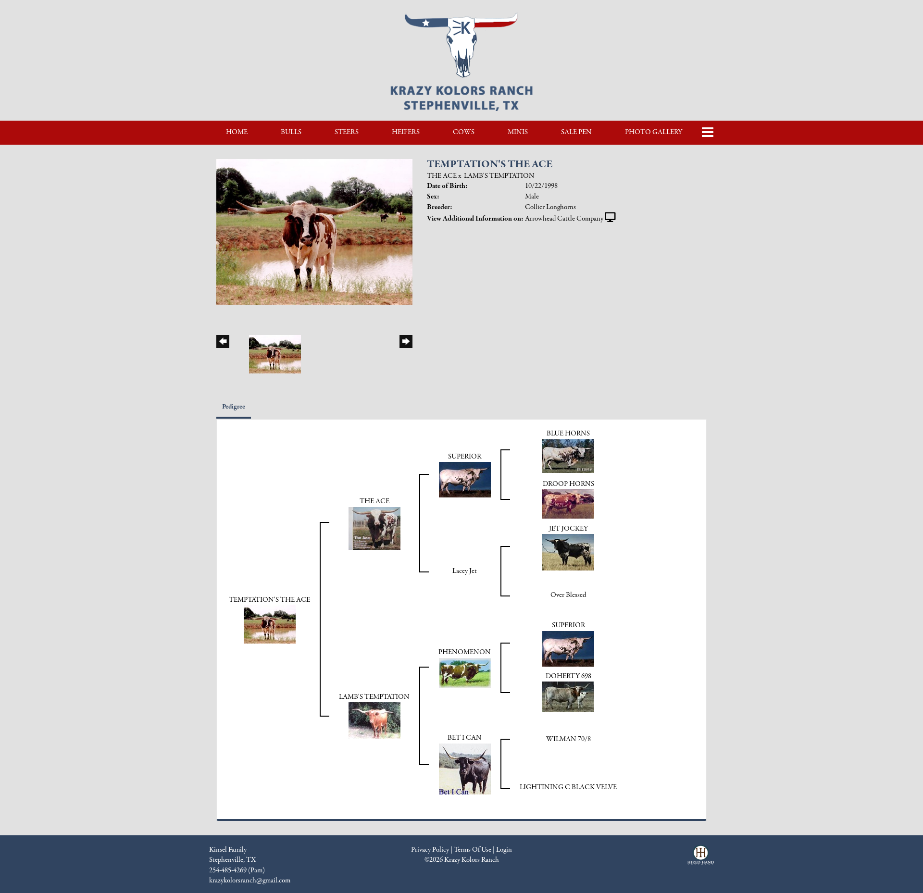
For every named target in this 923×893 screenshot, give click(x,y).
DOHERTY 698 (568, 676)
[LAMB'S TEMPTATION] (374, 720)
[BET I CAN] (465, 768)
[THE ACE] (374, 528)
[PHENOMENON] (465, 672)
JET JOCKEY (568, 528)
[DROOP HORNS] (568, 503)
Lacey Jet (464, 571)
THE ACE (442, 176)
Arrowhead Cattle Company (564, 218)
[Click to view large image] (314, 231)
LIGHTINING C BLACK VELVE (568, 787)
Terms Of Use (472, 850)
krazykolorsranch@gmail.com (249, 880)
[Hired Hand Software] (700, 859)
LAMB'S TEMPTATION (499, 176)
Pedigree (233, 406)
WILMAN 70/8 (568, 739)
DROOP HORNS (568, 484)
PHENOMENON (464, 652)
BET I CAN (465, 738)
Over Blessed (568, 595)
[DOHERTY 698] (568, 696)
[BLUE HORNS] (568, 455)
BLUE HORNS (568, 433)
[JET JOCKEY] (568, 552)
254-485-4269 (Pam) (237, 870)
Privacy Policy (430, 850)
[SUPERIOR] (465, 479)
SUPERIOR (464, 456)
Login (504, 850)
